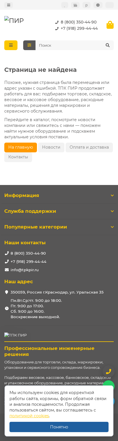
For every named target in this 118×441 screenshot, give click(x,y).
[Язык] (98, 5)
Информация (21, 195)
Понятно (59, 427)
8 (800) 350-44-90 (79, 22)
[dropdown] (8, 5)
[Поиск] (107, 45)
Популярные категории (35, 227)
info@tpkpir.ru (25, 269)
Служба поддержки (30, 211)
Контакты (18, 157)
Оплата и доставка (89, 147)
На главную (20, 147)
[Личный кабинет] (109, 5)
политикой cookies (29, 415)
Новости (51, 147)
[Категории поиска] (29, 45)
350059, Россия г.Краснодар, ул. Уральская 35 (57, 292)
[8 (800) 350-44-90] (109, 371)
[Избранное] (64, 5)
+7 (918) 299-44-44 (79, 28)
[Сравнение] (75, 5)
